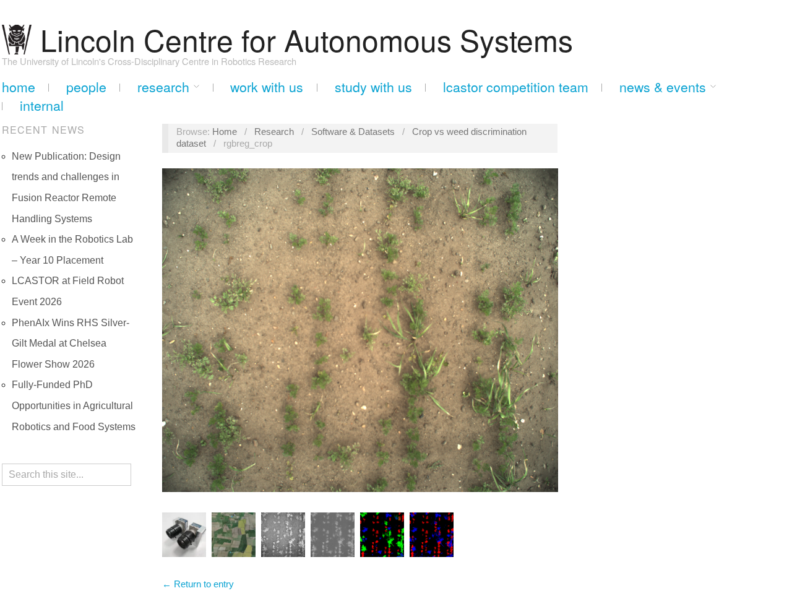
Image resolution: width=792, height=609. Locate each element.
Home (18, 86)
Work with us (266, 86)
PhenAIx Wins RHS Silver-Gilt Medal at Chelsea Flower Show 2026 (70, 343)
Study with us (373, 86)
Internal (42, 105)
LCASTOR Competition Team (515, 86)
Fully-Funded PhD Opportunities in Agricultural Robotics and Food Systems (74, 405)
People (86, 86)
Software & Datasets (353, 132)
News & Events (662, 86)
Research (163, 86)
